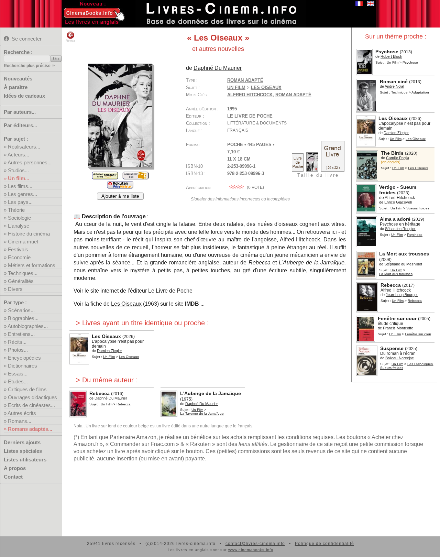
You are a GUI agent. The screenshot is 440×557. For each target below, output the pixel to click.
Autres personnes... (30, 162)
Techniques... (22, 273)
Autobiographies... (28, 326)
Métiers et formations (31, 265)
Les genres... (22, 194)
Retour (70, 41)
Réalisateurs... (24, 147)
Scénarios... (21, 310)
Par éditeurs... (20, 125)
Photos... (18, 350)
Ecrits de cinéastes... (31, 405)
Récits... (17, 342)
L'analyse (18, 226)
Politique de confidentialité (324, 543)
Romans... (19, 421)
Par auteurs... (20, 112)
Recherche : (18, 52)
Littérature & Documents (257, 123)
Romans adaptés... (30, 429)
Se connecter (27, 39)
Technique (399, 92)
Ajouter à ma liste (120, 196)
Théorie (16, 210)
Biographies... (23, 318)
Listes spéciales (23, 451)
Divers (15, 289)
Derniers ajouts (22, 442)
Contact (13, 477)
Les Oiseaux (126, 304)
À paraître (16, 87)
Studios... (18, 170)
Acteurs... (18, 154)
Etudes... (18, 381)
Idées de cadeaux (24, 96)
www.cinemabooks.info (250, 550)
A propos (15, 468)
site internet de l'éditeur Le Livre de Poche (141, 291)
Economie (19, 257)
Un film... (18, 178)
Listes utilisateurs (25, 459)
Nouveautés (18, 78)
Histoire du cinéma (29, 234)
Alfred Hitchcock (250, 94)
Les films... (20, 186)
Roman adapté (245, 80)
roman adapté (293, 94)
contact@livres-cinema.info (255, 543)
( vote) (255, 187)
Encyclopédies (24, 358)
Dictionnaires (22, 366)
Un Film (392, 62)
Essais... (18, 373)
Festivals (18, 249)
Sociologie (19, 218)
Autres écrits (22, 413)
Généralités (21, 281)
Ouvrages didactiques (32, 397)
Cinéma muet (23, 241)
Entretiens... (21, 334)
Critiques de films (27, 389)
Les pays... (20, 202)
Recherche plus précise (27, 65)
